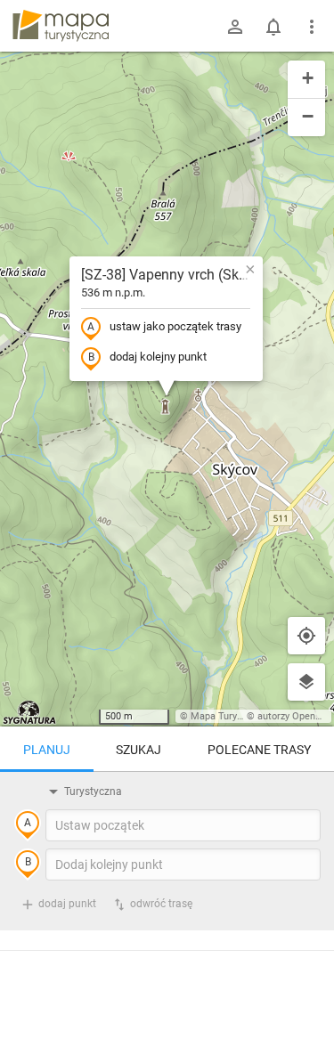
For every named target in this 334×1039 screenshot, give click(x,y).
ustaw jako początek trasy (175, 326)
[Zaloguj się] (235, 26)
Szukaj (138, 750)
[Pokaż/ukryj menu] (311, 26)
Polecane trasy (259, 750)
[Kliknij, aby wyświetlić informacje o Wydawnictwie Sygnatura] (30, 712)
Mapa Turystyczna (231, 716)
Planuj (46, 750)
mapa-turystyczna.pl (60, 26)
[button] (250, 268)
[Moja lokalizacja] (306, 635)
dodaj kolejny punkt (158, 356)
